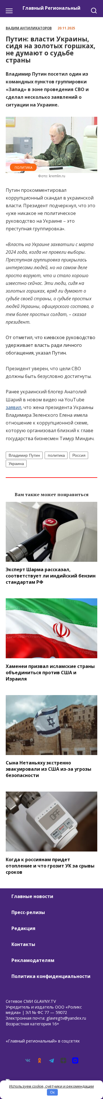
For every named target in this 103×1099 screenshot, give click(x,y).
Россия (79, 455)
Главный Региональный (51, 8)
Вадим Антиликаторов (29, 28)
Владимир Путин (24, 455)
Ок (52, 1092)
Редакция (23, 928)
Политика (23, 167)
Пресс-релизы (28, 912)
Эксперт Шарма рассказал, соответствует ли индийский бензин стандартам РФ (51, 575)
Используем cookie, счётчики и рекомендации (51, 1086)
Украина (16, 463)
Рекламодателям (32, 960)
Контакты (23, 944)
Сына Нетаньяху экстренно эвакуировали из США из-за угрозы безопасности (48, 769)
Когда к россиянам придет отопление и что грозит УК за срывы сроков (50, 865)
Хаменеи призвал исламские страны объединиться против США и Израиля (50, 672)
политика (56, 455)
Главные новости (32, 896)
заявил (13, 407)
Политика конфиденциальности (50, 976)
